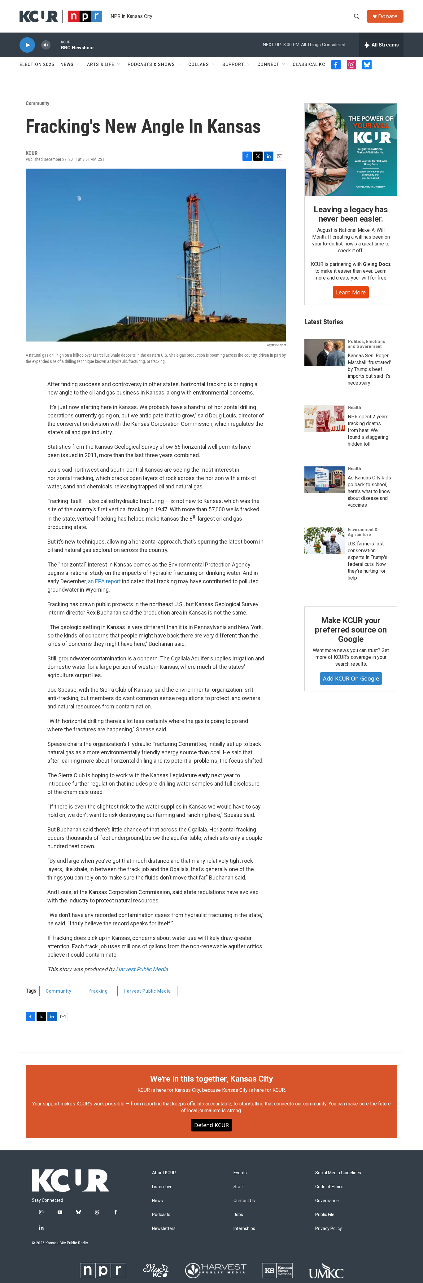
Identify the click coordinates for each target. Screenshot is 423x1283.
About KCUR (164, 1173)
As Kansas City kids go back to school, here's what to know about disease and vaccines (369, 491)
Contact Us (244, 1200)
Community (38, 103)
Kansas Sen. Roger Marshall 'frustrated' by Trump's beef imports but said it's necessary (369, 369)
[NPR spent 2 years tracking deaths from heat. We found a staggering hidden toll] (324, 418)
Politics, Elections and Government (366, 344)
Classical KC (309, 64)
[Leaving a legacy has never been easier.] (351, 150)
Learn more (351, 292)
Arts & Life (100, 64)
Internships (244, 1228)
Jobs (238, 1214)
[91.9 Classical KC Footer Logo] (156, 1270)
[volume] (46, 45)
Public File (324, 1214)
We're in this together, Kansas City (211, 1078)
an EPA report (104, 581)
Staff (238, 1186)
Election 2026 (37, 64)
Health (354, 407)
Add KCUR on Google (351, 678)
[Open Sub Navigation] (78, 64)
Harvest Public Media (142, 969)
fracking (98, 991)
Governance (327, 1200)
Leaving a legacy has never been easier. (351, 214)
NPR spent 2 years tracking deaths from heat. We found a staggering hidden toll (368, 430)
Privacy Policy (328, 1228)
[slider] (56, 45)
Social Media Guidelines (338, 1173)
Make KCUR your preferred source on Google (350, 630)
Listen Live (162, 1186)
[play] (27, 45)
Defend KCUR (211, 1125)
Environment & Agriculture (363, 532)
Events (240, 1173)
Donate (387, 16)
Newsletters (164, 1228)
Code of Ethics (329, 1186)
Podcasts (161, 1214)
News (67, 64)
